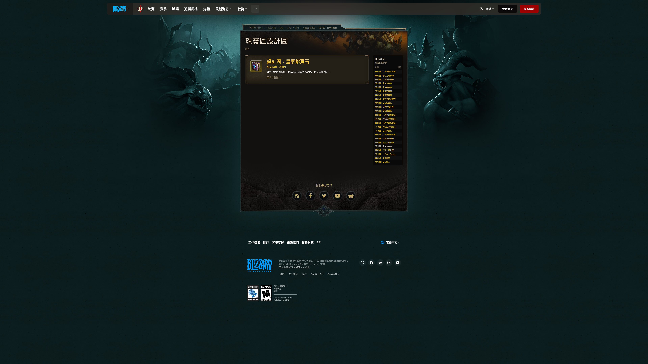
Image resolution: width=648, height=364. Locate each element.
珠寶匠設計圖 (266, 42)
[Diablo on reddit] (351, 196)
